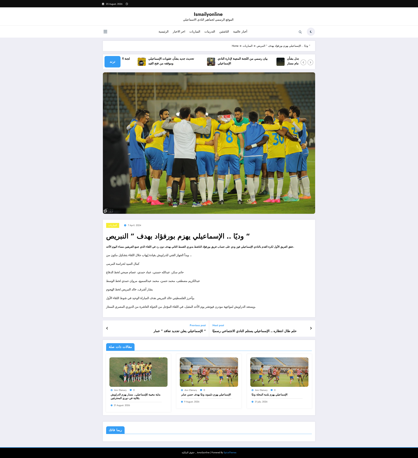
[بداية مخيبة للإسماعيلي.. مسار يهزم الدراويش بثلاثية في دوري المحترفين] (138, 372)
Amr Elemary (120, 390)
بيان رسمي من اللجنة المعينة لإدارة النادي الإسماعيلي (232, 61)
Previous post (198, 325)
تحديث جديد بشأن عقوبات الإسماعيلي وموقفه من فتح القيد (160, 61)
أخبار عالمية (240, 31)
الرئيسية (164, 31)
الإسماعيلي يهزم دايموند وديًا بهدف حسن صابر (206, 394)
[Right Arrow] (310, 62)
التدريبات (209, 31)
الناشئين (224, 31)
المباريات (194, 31)
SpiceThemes (230, 452)
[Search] (300, 32)
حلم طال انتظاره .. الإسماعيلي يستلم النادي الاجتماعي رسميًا (254, 331)
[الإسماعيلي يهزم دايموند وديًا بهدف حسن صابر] (209, 372)
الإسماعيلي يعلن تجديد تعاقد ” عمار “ (179, 331)
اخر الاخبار (179, 31)
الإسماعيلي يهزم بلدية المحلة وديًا (269, 394)
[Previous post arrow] (107, 328)
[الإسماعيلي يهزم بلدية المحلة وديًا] (279, 372)
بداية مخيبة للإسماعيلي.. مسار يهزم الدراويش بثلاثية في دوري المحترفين (135, 396)
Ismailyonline (208, 14)
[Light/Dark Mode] (311, 32)
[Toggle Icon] (105, 32)
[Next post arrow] (311, 328)
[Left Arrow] (303, 62)
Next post (218, 325)
